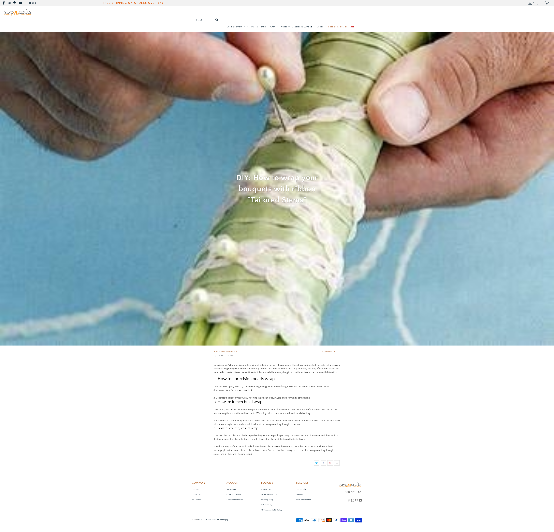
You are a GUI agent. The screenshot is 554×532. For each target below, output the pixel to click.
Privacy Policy (267, 489)
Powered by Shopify (220, 520)
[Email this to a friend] (337, 463)
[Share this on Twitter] (316, 463)
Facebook (299, 494)
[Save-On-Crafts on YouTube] (20, 3)
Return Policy (266, 505)
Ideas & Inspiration (303, 500)
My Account (231, 489)
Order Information (234, 494)
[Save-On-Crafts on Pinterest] (15, 3)
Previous (328, 352)
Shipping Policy (267, 500)
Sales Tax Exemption (235, 500)
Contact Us (196, 494)
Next (336, 352)
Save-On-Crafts (204, 520)
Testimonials (301, 489)
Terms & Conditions (269, 494)
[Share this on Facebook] (323, 463)
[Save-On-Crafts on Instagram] (9, 3)
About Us (195, 489)
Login (537, 3)
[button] (236, 27)
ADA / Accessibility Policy (271, 510)
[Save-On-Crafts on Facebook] (4, 3)
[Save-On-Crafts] (17, 12)
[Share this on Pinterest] (330, 463)
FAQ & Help (196, 500)
